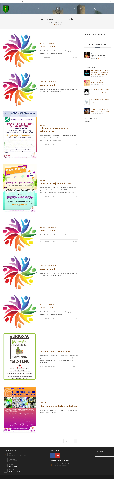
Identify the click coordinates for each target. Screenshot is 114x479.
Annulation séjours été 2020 (55, 183)
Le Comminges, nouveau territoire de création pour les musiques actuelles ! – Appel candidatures (100, 72)
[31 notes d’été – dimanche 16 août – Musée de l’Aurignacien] (87, 83)
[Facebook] (52, 455)
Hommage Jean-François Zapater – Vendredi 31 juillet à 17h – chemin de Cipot (101, 101)
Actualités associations (48, 43)
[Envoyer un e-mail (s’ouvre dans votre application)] (110, 2)
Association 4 (47, 84)
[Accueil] (51, 24)
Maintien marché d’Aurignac (55, 351)
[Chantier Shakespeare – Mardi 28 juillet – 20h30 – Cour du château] (87, 111)
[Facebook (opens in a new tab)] (108, 2)
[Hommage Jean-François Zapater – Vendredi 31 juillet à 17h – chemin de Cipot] (87, 102)
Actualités (43, 125)
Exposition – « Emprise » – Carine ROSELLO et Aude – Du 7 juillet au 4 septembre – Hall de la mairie (101, 91)
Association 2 (47, 268)
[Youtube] (57, 455)
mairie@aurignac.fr (14, 466)
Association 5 (47, 46)
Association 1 (47, 307)
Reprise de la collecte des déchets (58, 405)
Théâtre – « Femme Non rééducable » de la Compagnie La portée (100, 57)
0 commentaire (46, 57)
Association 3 (47, 230)
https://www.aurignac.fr (16, 471)
